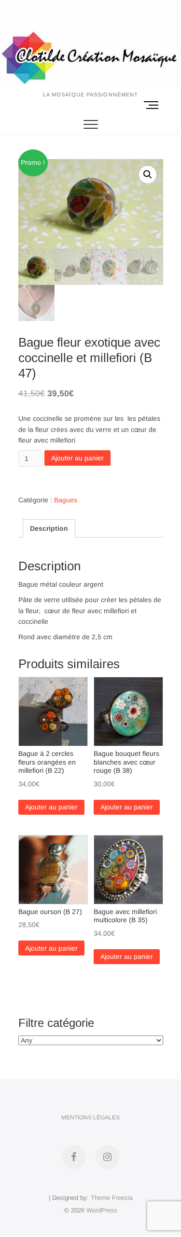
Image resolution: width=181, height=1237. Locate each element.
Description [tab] (49, 528)
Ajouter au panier (77, 458)
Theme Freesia (112, 1197)
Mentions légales (90, 1117)
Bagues (65, 500)
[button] (147, 174)
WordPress (101, 1210)
